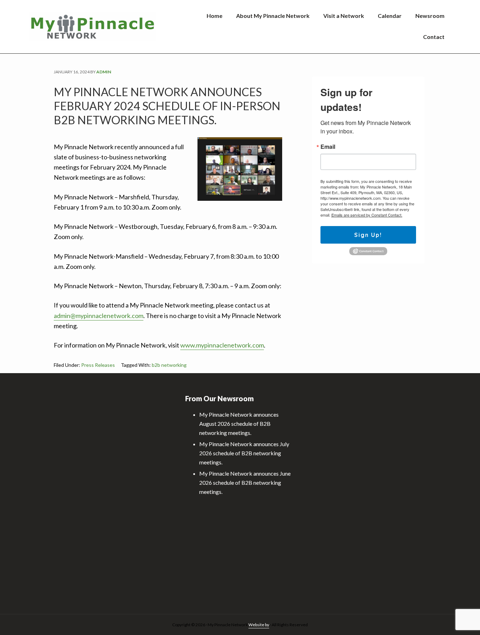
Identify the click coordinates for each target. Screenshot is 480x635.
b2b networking (169, 365)
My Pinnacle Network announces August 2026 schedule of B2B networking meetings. (239, 423)
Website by (258, 624)
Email (327, 147)
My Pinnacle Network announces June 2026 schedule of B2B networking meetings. (245, 482)
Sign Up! (368, 234)
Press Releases (98, 365)
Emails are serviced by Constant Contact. (366, 215)
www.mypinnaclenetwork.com (222, 345)
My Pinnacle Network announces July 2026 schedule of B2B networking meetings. (244, 453)
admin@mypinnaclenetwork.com (98, 315)
